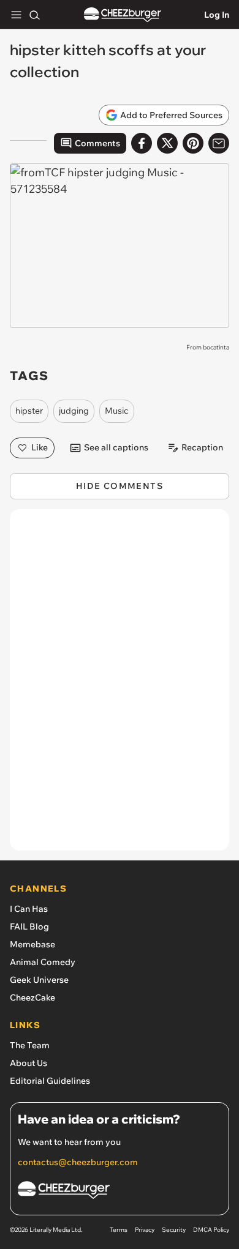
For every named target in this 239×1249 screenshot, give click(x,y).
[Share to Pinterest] (193, 143)
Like (39, 447)
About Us (28, 1062)
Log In (216, 14)
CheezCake (32, 997)
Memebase (32, 944)
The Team (30, 1045)
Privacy (144, 1230)
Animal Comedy (42, 962)
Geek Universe (39, 979)
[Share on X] (167, 143)
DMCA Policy (211, 1230)
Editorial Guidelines (50, 1080)
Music (117, 410)
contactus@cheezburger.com (78, 1162)
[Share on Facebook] (141, 143)
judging (74, 410)
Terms (118, 1230)
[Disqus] (119, 686)
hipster (29, 410)
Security (174, 1230)
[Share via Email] (218, 143)
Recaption (202, 447)
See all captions (116, 447)
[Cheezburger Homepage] (122, 15)
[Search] (34, 14)
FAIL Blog (29, 926)
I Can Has (29, 908)
